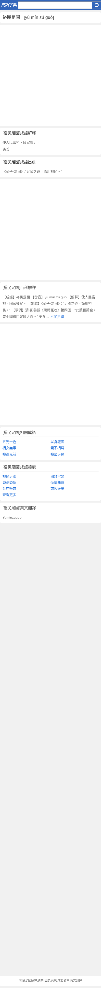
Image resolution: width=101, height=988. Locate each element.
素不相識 (57, 448)
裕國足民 (57, 454)
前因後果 (57, 489)
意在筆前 (9, 489)
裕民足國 (56, 317)
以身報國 (57, 442)
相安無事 (9, 448)
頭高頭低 (9, 482)
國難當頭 (57, 476)
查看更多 (9, 495)
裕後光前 (9, 454)
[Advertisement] (50, 75)
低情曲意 (57, 482)
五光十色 (9, 442)
